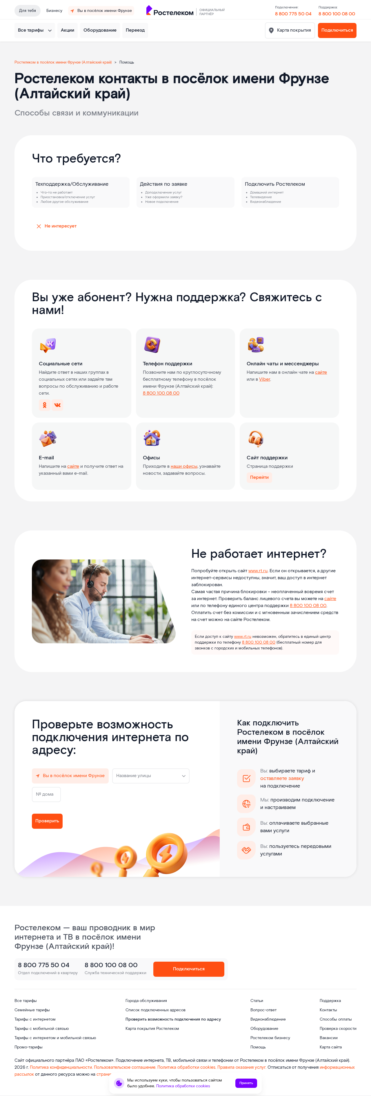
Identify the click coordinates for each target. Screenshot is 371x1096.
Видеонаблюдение (268, 1019)
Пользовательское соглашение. (125, 1067)
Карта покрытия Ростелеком (152, 1028)
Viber (264, 379)
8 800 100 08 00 (337, 14)
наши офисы (184, 466)
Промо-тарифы (28, 1047)
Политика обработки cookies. (187, 1067)
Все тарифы (30, 30)
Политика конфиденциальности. (62, 1067)
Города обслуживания (146, 1000)
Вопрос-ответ (263, 1010)
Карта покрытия (293, 30)
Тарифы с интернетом (35, 1019)
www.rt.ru (258, 571)
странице (106, 1074)
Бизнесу (54, 10)
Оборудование (100, 30)
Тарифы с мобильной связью (41, 1028)
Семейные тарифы (32, 1010)
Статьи (256, 1000)
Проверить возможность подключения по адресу (173, 1019)
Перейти (259, 477)
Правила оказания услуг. (242, 1067)
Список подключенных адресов (156, 1010)
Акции (67, 30)
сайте (321, 372)
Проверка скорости (338, 1028)
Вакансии (329, 1038)
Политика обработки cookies (183, 1086)
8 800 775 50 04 (293, 14)
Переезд (135, 30)
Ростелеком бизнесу (270, 1038)
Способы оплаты (336, 1019)
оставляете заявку (282, 778)
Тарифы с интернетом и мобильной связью (55, 1038)
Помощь (258, 1047)
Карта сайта (331, 1047)
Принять (246, 1083)
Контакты (328, 1010)
